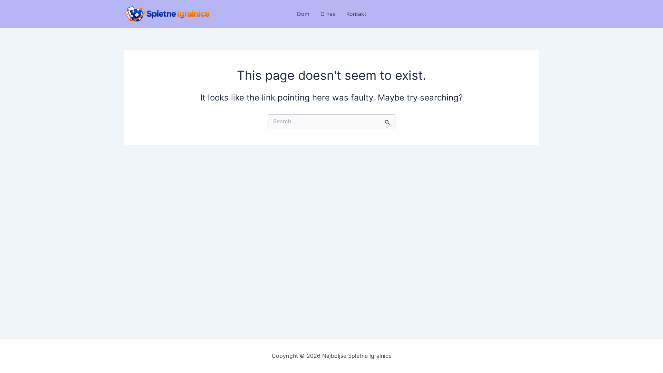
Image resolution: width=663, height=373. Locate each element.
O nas (327, 13)
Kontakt (356, 13)
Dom (303, 13)
